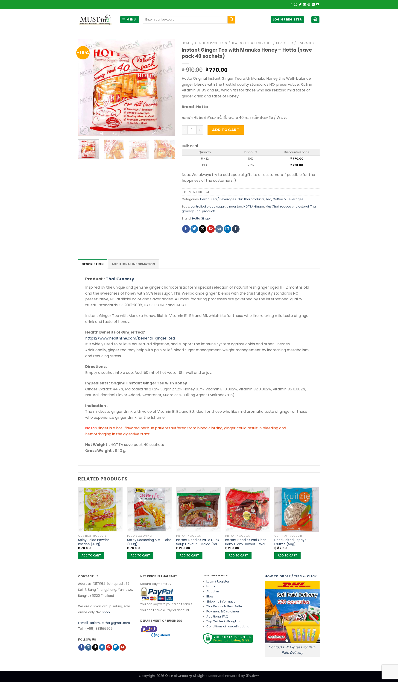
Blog (209, 596)
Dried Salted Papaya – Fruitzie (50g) (292, 542)
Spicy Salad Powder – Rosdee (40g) (95, 542)
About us (212, 591)
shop (106, 612)
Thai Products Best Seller (224, 606)
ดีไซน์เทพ (252, 675)
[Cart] (315, 19)
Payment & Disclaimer (222, 611)
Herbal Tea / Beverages (295, 43)
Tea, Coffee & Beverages (251, 43)
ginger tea (234, 206)
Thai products (205, 211)
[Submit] (231, 19)
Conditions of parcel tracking (227, 626)
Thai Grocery (120, 279)
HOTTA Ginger (253, 206)
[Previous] (86, 87)
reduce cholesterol (294, 206)
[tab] (92, 264)
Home (186, 43)
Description (93, 264)
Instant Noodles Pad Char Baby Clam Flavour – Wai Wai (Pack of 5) (245, 542)
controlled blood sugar (207, 206)
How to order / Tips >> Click (291, 576)
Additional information (133, 264)
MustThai (272, 206)
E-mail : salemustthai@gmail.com (104, 623)
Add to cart (225, 129)
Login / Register (217, 581)
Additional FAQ (217, 616)
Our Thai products (211, 43)
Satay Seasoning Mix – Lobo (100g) (149, 542)
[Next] (167, 87)
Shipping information (221, 601)
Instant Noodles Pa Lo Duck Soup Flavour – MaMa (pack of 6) (198, 542)
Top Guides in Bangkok (223, 621)
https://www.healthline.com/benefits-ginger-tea (130, 338)
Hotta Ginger (201, 218)
